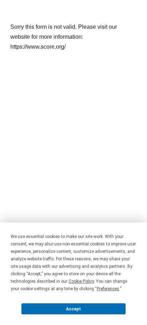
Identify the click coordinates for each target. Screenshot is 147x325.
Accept (73, 309)
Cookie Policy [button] (81, 281)
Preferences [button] (108, 288)
